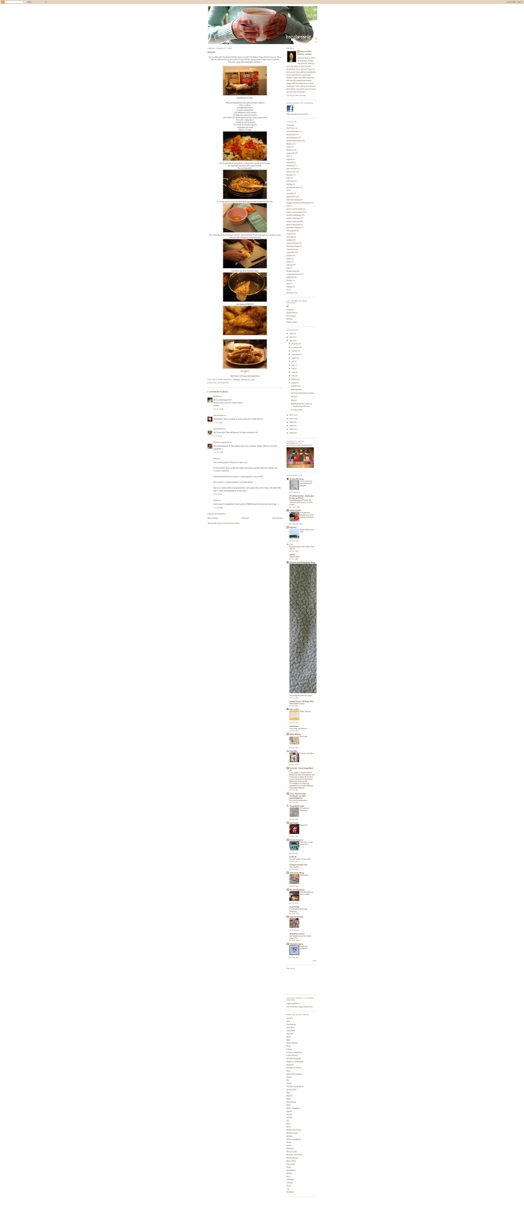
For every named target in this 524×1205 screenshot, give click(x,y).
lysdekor (290, 240)
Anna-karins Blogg (296, 872)
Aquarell (290, 1033)
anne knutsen (218, 415)
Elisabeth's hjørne (296, 944)
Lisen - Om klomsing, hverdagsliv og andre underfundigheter (297, 795)
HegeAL (290, 1095)
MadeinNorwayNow (297, 933)
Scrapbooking (292, 271)
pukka (289, 258)
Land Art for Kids (296, 916)
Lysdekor (290, 309)
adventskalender (293, 131)
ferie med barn (292, 168)
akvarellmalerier (293, 137)
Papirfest (292, 527)
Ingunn (289, 1111)
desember (295, 343)
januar (294, 382)
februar (294, 379)
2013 (291, 337)
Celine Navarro (292, 1055)
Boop (289, 1046)
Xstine (289, 1185)
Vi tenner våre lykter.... (307, 753)
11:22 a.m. (219, 452)
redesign (290, 264)
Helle (289, 1105)
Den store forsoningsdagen (298, 800)
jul (288, 190)
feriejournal (291, 171)
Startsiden (245, 518)
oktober (295, 351)
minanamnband (292, 243)
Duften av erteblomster (295, 1061)
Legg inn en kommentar (216, 513)
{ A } (291, 544)
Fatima (289, 1077)
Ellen (289, 1071)
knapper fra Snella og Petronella (298, 202)
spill (288, 283)
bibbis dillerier (295, 734)
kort (288, 205)
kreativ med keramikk (295, 209)
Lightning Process (293, 1003)
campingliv (291, 153)
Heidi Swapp (291, 1102)
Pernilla (216, 396)
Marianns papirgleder (221, 442)
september (296, 354)
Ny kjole (294, 396)
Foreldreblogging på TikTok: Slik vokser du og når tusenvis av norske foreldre (301, 502)
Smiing (289, 280)
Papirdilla (293, 751)
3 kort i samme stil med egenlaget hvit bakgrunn (306, 483)
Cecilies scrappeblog (294, 1052)
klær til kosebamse (293, 199)
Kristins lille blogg (296, 478)
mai (293, 368)
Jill (288, 1120)
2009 (291, 422)
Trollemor (290, 1179)
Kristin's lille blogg (294, 1129)
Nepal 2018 (303, 825)
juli (293, 361)
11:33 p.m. (218, 507)
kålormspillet (291, 230)
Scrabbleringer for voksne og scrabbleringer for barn (301, 404)
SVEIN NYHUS (295, 510)
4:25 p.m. (218, 494)
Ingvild (289, 1114)
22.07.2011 (291, 128)
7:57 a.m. (218, 436)
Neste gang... (304, 736)
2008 (291, 425)
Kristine (289, 1136)
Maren (289, 1142)
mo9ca (289, 1145)
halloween (290, 181)
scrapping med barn (294, 274)
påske (289, 261)
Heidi (289, 1099)
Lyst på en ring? (297, 409)
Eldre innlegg (277, 518)
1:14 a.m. (218, 422)
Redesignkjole (296, 389)
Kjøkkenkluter (292, 312)
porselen (290, 255)
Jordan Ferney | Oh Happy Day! (301, 701)
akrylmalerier (291, 134)
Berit (288, 1040)
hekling (289, 184)
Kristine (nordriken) (294, 1139)
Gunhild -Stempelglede (295, 1086)
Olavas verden (292, 1151)
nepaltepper (294, 822)
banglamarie (306, 51)
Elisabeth (290, 1064)
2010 (291, 418)
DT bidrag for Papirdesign (304, 809)
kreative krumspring (294, 215)
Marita (216, 500)
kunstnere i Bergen (293, 227)
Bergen (289, 143)
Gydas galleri (291, 1089)
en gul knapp (294, 906)
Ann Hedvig (291, 1024)
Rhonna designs (292, 1157)
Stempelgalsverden (296, 805)
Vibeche (290, 1182)
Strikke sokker (292, 322)
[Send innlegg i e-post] (255, 379)
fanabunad (290, 165)
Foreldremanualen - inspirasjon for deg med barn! (301, 496)
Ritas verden (291, 1161)
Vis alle (314, 961)
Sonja (289, 1167)
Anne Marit (291, 1030)
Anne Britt (290, 1027)
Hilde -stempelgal (293, 1108)
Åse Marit (290, 1192)
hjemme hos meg (293, 187)
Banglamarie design (294, 140)
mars (293, 375)
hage (288, 178)
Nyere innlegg (212, 518)
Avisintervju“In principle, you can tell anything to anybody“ (307, 514)
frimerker (290, 175)
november (295, 347)
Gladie (289, 1083)
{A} (288, 1189)
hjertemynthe (218, 428)
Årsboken (290, 292)
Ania (288, 1021)
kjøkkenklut (291, 196)
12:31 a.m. (219, 409)
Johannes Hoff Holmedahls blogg (302, 562)
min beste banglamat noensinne (302, 393)
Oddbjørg (290, 1148)
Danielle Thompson (294, 1058)
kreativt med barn (293, 218)
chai (288, 156)
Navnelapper (291, 315)
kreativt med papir (293, 224)
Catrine (289, 1049)
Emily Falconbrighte (294, 1074)
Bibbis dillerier (292, 1043)
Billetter (290, 319)
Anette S (290, 1018)
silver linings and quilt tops (298, 728)
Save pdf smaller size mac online (300, 859)
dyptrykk (290, 162)
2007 (291, 429)
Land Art (290, 233)
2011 (291, 415)
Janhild (289, 1117)
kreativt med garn (293, 221)
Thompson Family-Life (298, 864)
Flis (288, 1080)
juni (293, 365)
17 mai (289, 125)
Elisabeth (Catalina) (294, 1067)
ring (288, 268)
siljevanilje (291, 1164)
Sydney (289, 1173)
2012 (291, 340)
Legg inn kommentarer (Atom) (228, 523)
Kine (288, 1123)
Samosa (211, 52)
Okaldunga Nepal (293, 246)
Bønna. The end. (305, 711)
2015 (291, 333)
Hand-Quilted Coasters (296, 703)
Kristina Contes (292, 1133)
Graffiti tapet (304, 875)
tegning (289, 286)
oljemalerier (291, 249)
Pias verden (293, 709)
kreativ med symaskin (295, 212)
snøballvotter (296, 386)
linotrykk (290, 237)
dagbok (289, 159)
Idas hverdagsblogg (297, 889)
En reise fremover (296, 839)
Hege (288, 1092)
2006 (291, 432)
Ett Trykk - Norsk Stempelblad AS (301, 769)
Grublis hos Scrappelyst (304, 947)
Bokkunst (290, 150)
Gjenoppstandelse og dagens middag (306, 893)
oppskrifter (223, 382)
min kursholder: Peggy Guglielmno (300, 1006)
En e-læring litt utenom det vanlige (300, 695)
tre (287, 289)
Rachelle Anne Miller (295, 1154)
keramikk (290, 193)
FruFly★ (293, 856)
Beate (289, 1036)
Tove (288, 1176)
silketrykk (290, 277)
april (293, 372)
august (294, 358)
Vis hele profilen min (296, 95)
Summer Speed (294, 557)
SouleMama (294, 726)
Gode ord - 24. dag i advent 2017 (306, 843)
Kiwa (288, 1126)
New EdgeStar (294, 867)
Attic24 (292, 554)
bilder (289, 147)
